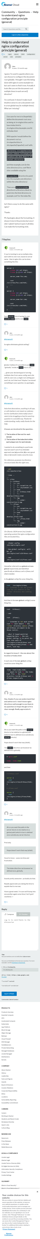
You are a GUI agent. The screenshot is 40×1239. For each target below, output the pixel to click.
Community (8, 11)
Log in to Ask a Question (20, 35)
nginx (9, 54)
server (5, 57)
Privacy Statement (9, 1229)
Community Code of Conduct (10, 999)
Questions (24, 11)
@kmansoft (8, 339)
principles (18, 57)
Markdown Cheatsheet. (18, 962)
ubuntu (16, 54)
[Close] (37, 1191)
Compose (10, 914)
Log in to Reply (9, 994)
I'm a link (4, 977)
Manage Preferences (8, 1234)
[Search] (26, 29)
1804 (22, 54)
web (11, 57)
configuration (31, 54)
